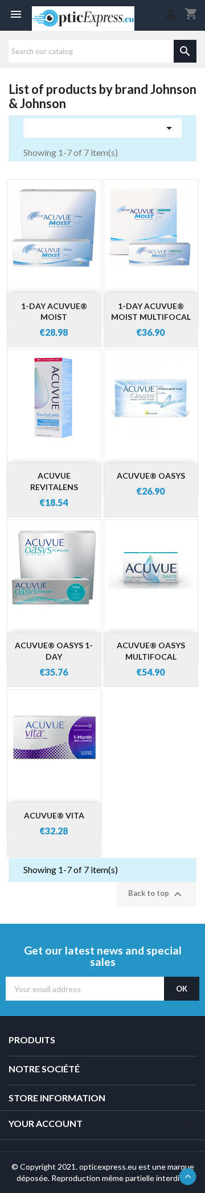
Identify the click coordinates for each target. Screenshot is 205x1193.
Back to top (156, 894)
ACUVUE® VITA (54, 815)
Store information (57, 1097)
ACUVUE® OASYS (151, 475)
